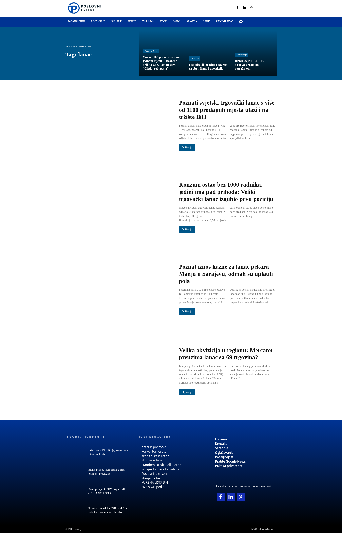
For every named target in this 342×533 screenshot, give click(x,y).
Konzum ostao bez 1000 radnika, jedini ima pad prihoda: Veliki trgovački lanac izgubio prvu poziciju (226, 191)
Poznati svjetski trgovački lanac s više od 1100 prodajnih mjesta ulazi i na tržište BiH (226, 109)
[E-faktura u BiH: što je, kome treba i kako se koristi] (75, 452)
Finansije (194, 58)
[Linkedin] (244, 8)
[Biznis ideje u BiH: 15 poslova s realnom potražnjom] (254, 53)
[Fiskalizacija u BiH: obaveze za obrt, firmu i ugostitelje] (208, 53)
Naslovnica (70, 46)
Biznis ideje (241, 54)
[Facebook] (237, 8)
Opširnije (187, 147)
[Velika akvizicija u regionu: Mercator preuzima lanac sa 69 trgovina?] (118, 371)
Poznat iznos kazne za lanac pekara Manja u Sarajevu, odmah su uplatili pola (226, 273)
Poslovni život (151, 51)
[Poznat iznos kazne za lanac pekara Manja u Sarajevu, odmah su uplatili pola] (118, 289)
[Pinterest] (251, 8)
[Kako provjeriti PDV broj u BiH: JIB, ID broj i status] (75, 491)
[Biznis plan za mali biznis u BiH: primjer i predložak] (75, 472)
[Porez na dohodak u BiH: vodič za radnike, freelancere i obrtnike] (75, 511)
